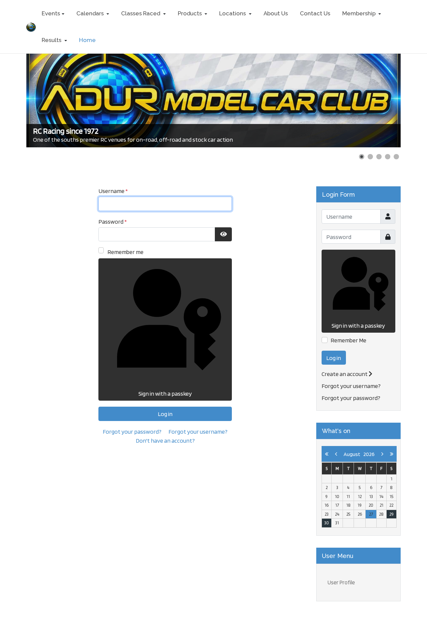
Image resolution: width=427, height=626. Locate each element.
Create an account (345, 373)
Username (113, 190)
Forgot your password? (132, 431)
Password (112, 221)
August (353, 454)
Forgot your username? (198, 431)
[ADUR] (31, 26)
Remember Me (348, 340)
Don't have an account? (165, 440)
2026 (369, 454)
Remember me (125, 251)
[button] (53, 13)
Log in (165, 413)
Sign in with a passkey (165, 393)
